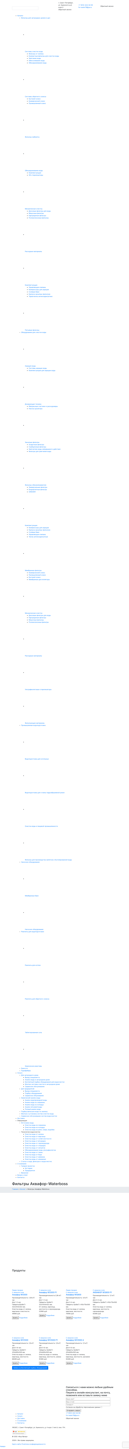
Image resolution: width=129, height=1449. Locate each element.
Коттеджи (28, 1168)
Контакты (20, 1177)
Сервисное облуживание (34, 1096)
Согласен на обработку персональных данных (83, 1407)
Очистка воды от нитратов (35, 1148)
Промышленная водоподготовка (33, 725)
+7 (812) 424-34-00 (85, 5)
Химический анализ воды (30, 1098)
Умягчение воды (35, 58)
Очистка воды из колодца (35, 1127)
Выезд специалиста (32, 1077)
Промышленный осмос (37, 103)
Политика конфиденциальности (34, 1444)
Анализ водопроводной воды (36, 1100)
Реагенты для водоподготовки (32, 932)
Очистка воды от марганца (35, 1136)
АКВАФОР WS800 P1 (102, 1292)
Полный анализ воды (33, 1109)
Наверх (2, 1446)
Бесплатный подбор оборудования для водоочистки (44, 1082)
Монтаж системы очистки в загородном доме (42, 1084)
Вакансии (24, 1173)
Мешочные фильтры (36, 213)
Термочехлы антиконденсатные (40, 296)
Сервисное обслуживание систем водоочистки (39, 1116)
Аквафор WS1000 (20, 1340)
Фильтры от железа (36, 54)
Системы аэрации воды (38, 368)
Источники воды (27, 1123)
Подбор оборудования (33, 1093)
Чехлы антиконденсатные (38, 537)
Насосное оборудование (30, 862)
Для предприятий (27, 1089)
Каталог (20, 16)
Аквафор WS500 (19, 1295)
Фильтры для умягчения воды (40, 451)
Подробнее (23, 1318)
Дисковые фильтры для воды (40, 211)
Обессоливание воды (37, 61)
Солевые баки (34, 292)
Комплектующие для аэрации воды (42, 370)
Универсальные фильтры (38, 487)
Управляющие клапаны (37, 287)
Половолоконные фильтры (39, 218)
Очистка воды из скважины (35, 1125)
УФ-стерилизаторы (36, 175)
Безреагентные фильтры (38, 489)
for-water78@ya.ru (85, 7)
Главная (15, 1189)
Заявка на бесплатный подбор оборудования (30, 1368)
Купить (15, 1318)
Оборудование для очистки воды (33, 332)
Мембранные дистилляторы (39, 579)
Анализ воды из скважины (35, 1102)
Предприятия (30, 1170)
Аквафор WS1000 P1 (48, 1340)
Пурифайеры (26, 1071)
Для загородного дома (29, 1075)
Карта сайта (16, 1444)
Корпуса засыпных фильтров (39, 294)
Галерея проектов (28, 1166)
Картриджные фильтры (37, 216)
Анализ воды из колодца (34, 1105)
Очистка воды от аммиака (35, 1157)
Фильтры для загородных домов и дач (35, 18)
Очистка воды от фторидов (35, 1141)
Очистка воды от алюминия (35, 1159)
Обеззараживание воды (38, 63)
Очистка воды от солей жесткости (38, 1139)
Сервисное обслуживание (34, 1086)
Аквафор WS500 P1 (48, 1292)
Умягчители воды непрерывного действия (44, 449)
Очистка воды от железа (34, 1134)
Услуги (19, 1073)
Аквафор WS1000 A (75, 1340)
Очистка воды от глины (34, 1152)
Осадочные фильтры (36, 444)
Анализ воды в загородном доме (37, 1080)
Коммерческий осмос (37, 101)
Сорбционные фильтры (37, 447)
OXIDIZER (32, 492)
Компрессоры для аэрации (39, 290)
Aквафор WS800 (73, 1295)
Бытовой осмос (35, 99)
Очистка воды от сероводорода (37, 1143)
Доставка (21, 1118)
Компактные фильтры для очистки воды (44, 56)
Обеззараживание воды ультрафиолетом (40, 1150)
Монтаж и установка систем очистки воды (37, 1114)
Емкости (24, 1068)
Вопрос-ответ (22, 1175)
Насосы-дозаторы (35, 409)
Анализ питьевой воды (33, 1107)
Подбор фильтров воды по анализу (34, 1111)
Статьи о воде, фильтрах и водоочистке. (36, 1161)
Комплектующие (35, 173)
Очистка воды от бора (33, 1155)
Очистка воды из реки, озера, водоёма (39, 1130)
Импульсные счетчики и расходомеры (43, 406)
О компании (21, 1164)
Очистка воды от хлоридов (35, 1145)
